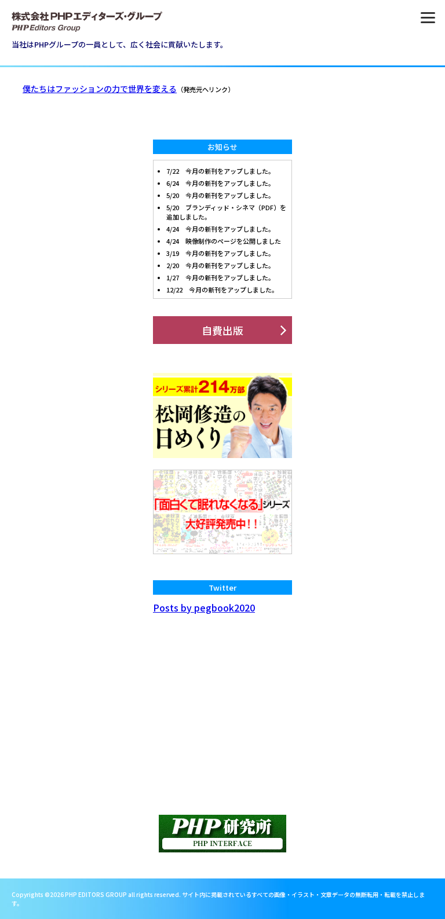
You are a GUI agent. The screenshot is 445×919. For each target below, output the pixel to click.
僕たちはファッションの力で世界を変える (100, 88)
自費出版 (222, 330)
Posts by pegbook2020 (204, 607)
